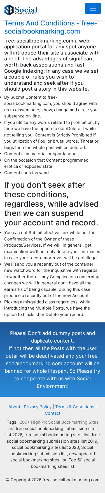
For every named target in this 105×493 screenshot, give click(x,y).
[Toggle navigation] (93, 8)
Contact (52, 413)
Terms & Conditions (74, 406)
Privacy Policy (38, 406)
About (14, 406)
